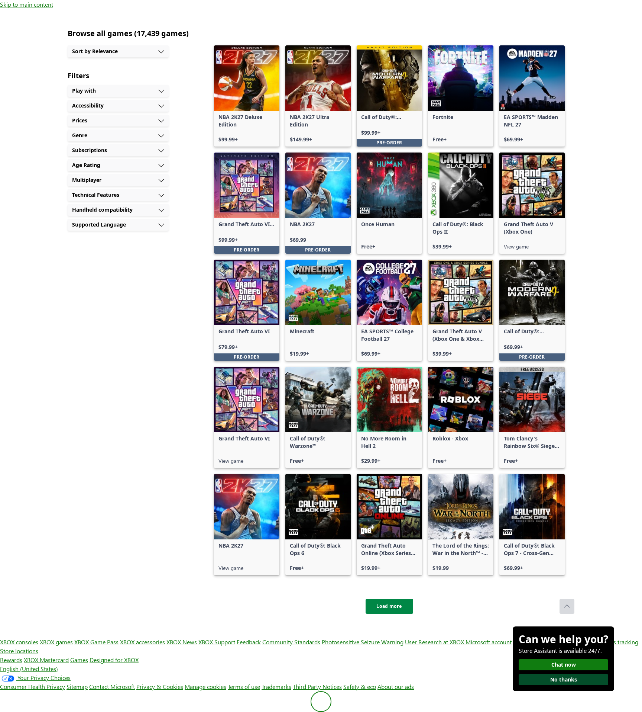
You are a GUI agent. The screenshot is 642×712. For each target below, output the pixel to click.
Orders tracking (618, 642)
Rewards (11, 660)
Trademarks (276, 686)
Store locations (19, 651)
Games (79, 660)
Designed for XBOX (114, 660)
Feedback (249, 642)
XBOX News (181, 642)
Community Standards (291, 642)
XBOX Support (216, 642)
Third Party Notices (317, 686)
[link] (246, 96)
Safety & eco (359, 686)
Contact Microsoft (112, 686)
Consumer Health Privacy (32, 686)
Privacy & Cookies (159, 686)
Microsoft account (489, 642)
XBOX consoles (19, 642)
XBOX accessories (142, 642)
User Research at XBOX (435, 642)
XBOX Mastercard (46, 660)
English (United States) (29, 669)
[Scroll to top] (567, 606)
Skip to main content (26, 4)
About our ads (395, 686)
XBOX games (56, 642)
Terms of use (244, 686)
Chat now (563, 664)
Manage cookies (205, 686)
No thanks (563, 679)
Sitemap (77, 686)
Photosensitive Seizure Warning (362, 642)
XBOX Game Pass (96, 642)
